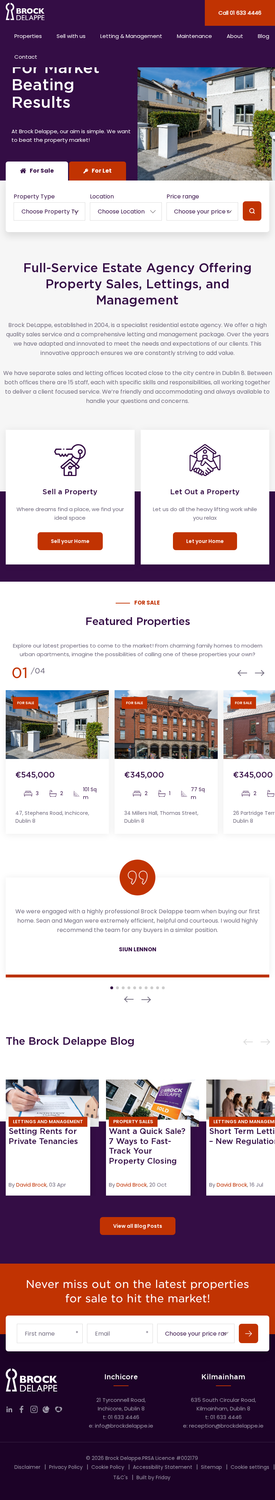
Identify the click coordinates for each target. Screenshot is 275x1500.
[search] (252, 211)
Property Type (34, 196)
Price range (183, 196)
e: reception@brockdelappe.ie (223, 1425)
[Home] (69, 13)
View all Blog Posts (137, 1226)
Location (102, 196)
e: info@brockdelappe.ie (121, 1425)
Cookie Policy (107, 1467)
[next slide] (258, 673)
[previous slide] (244, 673)
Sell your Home (70, 541)
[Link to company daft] (46, 1411)
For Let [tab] (102, 171)
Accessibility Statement (162, 1467)
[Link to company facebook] (21, 1411)
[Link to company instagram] (34, 1411)
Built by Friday (153, 1477)
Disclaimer (27, 1467)
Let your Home (205, 541)
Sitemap (211, 1467)
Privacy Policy (66, 1467)
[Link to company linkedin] (9, 1411)
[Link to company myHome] (58, 1411)
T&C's (120, 1477)
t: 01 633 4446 (121, 1417)
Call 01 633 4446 (239, 12)
